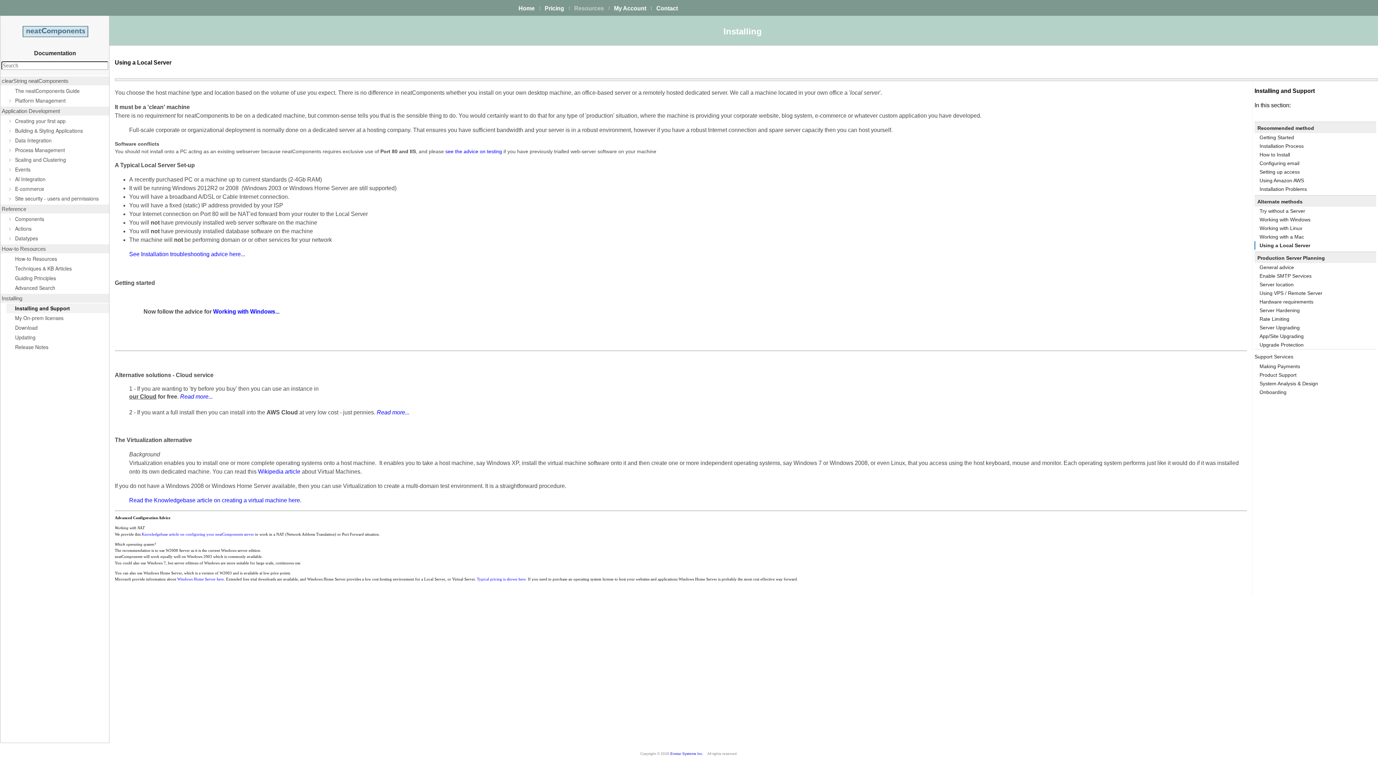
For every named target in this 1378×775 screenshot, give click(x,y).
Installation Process (1282, 146)
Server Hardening (1280, 310)
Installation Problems (1283, 189)
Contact (667, 8)
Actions (23, 228)
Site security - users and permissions (57, 198)
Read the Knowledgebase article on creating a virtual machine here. (215, 500)
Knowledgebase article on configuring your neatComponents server (198, 534)
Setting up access (1280, 172)
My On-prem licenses (39, 317)
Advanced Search (35, 287)
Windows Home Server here (200, 579)
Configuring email (1279, 163)
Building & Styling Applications (49, 130)
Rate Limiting (1274, 319)
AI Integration (30, 179)
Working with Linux (1281, 228)
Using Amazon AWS (1282, 180)
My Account (630, 8)
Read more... (196, 397)
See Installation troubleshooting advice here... (187, 254)
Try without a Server (1282, 211)
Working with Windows (1285, 219)
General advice (1277, 267)
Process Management (40, 150)
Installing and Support (42, 308)
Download (26, 327)
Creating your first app (40, 121)
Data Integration (33, 140)
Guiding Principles (35, 278)
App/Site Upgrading (1282, 336)
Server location (1277, 284)
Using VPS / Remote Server (1291, 293)
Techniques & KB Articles (43, 268)
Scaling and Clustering (40, 159)
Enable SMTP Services (1286, 276)
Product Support (1278, 375)
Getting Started (1277, 137)
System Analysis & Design (1289, 383)
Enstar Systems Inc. (686, 754)
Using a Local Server (1285, 245)
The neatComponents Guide (47, 90)
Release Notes (31, 347)
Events (23, 169)
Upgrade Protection (1282, 345)
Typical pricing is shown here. (502, 579)
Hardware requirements (1286, 302)
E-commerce (29, 188)
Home (527, 8)
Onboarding (1273, 392)
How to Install (1275, 155)
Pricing (554, 8)
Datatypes (26, 238)
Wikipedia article (279, 472)
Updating (25, 337)
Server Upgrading (1280, 327)
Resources (589, 8)
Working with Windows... (246, 312)
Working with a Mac (1282, 237)
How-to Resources (36, 258)
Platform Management (40, 100)
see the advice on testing (473, 151)
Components (29, 218)
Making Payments (1280, 366)
